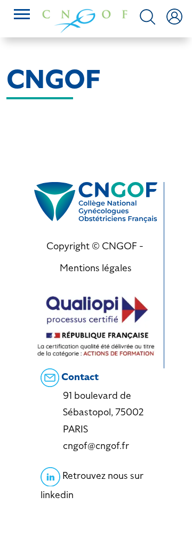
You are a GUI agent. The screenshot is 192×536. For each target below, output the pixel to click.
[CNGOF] (85, 20)
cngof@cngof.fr (96, 445)
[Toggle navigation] (22, 15)
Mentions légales (96, 268)
